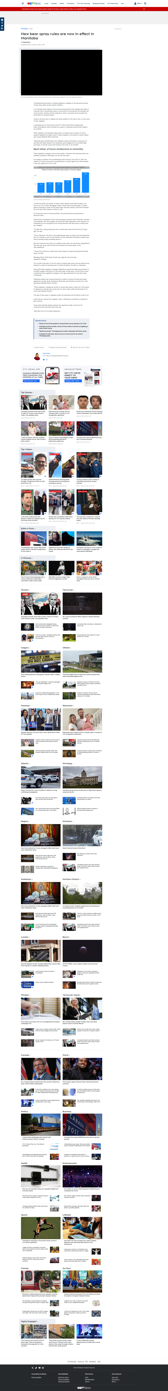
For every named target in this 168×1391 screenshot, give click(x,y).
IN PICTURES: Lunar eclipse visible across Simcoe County (80, 965)
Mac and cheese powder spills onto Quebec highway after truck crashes (46, 751)
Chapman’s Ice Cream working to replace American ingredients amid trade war (88, 973)
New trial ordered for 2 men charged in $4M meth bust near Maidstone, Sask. (40, 849)
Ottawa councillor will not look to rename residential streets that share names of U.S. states (88, 694)
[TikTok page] (36, 1368)
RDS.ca (114, 1381)
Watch (62, 3)
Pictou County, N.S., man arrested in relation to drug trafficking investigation (39, 791)
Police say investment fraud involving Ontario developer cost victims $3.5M (89, 412)
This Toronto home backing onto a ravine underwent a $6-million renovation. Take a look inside (33, 579)
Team (99, 1361)
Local (46, 3)
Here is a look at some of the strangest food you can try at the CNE (88, 579)
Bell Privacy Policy (63, 1377)
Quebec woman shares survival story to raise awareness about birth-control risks (47, 741)
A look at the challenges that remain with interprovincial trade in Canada (36, 1138)
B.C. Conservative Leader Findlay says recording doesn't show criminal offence (80, 1022)
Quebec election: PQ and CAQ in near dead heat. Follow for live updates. (40, 733)
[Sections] (22, 3)
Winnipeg (24, 28)
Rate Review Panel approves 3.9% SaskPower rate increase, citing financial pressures (45, 857)
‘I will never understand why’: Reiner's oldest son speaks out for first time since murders (33, 518)
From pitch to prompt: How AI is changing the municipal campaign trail (40, 1022)
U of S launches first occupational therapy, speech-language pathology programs (46, 926)
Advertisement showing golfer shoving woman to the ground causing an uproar (59, 481)
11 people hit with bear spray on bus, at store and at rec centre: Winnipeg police (61, 335)
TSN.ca (87, 1381)
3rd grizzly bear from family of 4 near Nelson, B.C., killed (88, 635)
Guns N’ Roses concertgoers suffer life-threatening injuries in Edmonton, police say (61, 439)
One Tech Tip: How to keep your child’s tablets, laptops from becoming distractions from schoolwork (80, 1242)
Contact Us (81, 1361)
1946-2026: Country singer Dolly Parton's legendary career (59, 578)
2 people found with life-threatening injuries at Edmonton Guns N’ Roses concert (88, 741)
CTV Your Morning (83, 3)
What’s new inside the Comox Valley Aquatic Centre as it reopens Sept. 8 (88, 1029)
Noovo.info (115, 1377)
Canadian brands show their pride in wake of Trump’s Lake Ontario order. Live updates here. (33, 413)
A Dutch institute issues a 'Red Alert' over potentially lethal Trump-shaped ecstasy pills (88, 1091)
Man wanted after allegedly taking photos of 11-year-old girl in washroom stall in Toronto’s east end (47, 625)
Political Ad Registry (64, 1381)
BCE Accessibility (36, 1377)
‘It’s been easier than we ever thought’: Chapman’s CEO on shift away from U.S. (33, 481)
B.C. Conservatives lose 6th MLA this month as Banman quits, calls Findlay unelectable (40, 1083)
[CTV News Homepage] (34, 3)
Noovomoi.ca (115, 1379)
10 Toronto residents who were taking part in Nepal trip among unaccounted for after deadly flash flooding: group (47, 1091)
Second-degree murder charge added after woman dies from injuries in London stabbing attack (40, 965)
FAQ (86, 1361)
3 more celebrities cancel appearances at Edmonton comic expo (88, 1342)
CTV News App (71, 1361)
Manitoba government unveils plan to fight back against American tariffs (82, 791)
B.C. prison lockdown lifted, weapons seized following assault (81, 617)
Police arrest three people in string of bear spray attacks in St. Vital (62, 323)
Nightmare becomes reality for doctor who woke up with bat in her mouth (61, 549)
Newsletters (92, 1361)
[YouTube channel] (39, 1368)
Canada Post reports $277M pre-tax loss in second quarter (89, 438)
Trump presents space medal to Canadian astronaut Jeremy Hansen (88, 481)
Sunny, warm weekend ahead (44, 982)
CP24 (86, 1377)
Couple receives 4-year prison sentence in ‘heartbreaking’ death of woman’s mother (89, 752)
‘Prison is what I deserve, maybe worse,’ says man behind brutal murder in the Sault (89, 915)
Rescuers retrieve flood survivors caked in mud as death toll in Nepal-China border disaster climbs (39, 1295)
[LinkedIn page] (43, 1368)
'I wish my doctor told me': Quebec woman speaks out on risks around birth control (33, 439)
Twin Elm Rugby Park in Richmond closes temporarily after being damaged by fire (81, 675)
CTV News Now (112, 3)
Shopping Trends (99, 3)
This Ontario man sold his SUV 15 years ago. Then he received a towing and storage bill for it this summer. (32, 1343)
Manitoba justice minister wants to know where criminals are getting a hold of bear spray (63, 327)
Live (122, 3)
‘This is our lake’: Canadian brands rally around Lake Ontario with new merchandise (47, 636)
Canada (54, 3)
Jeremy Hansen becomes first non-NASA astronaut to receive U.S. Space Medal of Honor (82, 1295)
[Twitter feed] (32, 1368)
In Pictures (70, 3)
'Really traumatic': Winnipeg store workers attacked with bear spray (63, 331)
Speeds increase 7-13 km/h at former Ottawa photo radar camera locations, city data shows (89, 683)
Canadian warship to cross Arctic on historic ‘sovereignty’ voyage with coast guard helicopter (89, 549)
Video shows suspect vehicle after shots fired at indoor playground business (47, 1029)
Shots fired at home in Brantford (74, 848)
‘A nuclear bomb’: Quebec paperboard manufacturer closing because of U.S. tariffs (81, 907)
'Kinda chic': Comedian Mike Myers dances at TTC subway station (61, 517)
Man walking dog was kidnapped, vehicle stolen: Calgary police (40, 675)
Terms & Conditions (63, 1379)
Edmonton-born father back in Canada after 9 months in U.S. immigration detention (59, 413)
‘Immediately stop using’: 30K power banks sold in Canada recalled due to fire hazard (33, 549)
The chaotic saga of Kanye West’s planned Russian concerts (80, 1083)
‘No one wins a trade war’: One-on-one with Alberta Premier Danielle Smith (89, 518)
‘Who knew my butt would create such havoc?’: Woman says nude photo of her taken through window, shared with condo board (61, 1343)
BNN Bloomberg (89, 1379)
